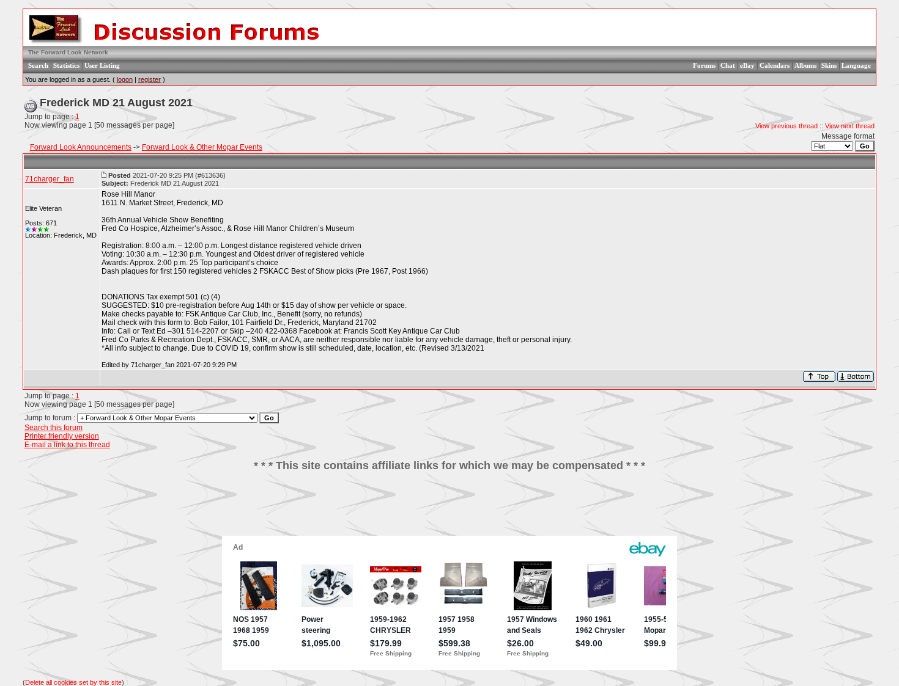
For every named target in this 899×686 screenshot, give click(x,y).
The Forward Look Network (68, 52)
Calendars (775, 65)
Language (856, 65)
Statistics (66, 65)
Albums (805, 65)
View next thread (850, 126)
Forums (704, 65)
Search (38, 65)
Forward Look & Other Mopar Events (202, 147)
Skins (829, 65)
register (149, 79)
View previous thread (786, 126)
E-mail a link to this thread (67, 444)
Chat (727, 65)
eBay (747, 65)
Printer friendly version (61, 436)
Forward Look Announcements (80, 147)
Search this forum (53, 427)
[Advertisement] (449, 508)
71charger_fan (49, 179)
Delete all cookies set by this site (73, 682)
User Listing (102, 65)
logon (125, 79)
